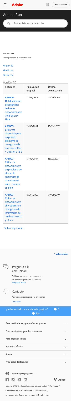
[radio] (58, 309)
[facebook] (7, 379)
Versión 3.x (8, 70)
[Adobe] (17, 5)
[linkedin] (25, 379)
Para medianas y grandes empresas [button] (24, 331)
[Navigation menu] (5, 5)
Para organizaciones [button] (16, 338)
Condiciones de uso (14, 390)
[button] (47, 4)
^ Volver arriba (61, 254)
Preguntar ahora (19, 282)
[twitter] (19, 379)
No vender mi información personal (20, 395)
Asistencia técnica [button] (14, 346)
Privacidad (53, 386)
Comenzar (16, 301)
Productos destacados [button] (17, 361)
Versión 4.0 (8, 65)
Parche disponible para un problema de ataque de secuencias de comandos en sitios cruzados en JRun (13, 173)
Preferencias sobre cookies (35, 390)
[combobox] (35, 23)
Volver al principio (13, 228)
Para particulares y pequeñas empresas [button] (26, 323)
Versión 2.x (8, 75)
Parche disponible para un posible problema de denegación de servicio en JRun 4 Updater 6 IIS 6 (13, 139)
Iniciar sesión (60, 4)
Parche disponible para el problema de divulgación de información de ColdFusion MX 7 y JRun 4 (13, 207)
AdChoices (44, 395)
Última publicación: (9, 58)
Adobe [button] (9, 354)
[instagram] (13, 379)
